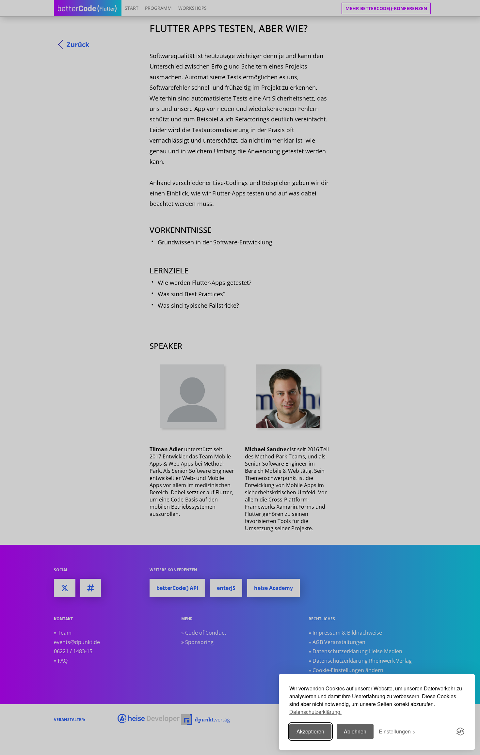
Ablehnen (355, 731)
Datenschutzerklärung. (315, 712)
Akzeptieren (310, 731)
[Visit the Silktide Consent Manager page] (460, 731)
